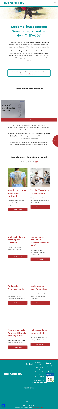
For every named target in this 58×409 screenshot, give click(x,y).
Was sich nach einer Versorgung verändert (17, 194)
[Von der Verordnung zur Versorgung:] (40, 170)
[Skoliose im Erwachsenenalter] (17, 266)
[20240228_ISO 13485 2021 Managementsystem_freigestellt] (50, 375)
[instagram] (51, 372)
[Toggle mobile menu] (55, 3)
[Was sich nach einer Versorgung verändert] (17, 170)
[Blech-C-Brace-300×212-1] (14, 109)
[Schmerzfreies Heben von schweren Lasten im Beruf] (40, 216)
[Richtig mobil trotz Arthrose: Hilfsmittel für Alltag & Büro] (17, 309)
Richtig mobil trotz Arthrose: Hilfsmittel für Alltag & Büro (17, 334)
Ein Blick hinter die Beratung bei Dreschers (16, 241)
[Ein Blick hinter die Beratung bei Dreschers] (17, 216)
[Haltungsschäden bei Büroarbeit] (40, 309)
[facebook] (48, 372)
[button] (3, 405)
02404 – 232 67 (39, 381)
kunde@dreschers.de (31, 74)
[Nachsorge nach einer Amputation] (40, 266)
